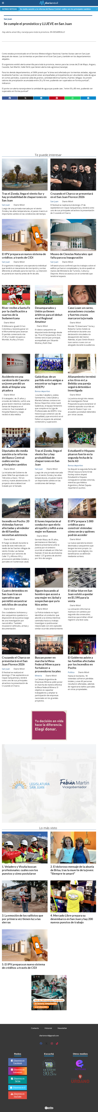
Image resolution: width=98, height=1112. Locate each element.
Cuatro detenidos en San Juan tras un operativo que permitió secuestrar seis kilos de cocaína (15, 597)
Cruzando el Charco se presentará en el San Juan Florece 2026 (71, 195)
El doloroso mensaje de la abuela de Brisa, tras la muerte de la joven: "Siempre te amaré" (72, 870)
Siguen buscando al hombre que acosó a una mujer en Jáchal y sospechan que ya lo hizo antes (48, 597)
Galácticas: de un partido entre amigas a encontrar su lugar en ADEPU (49, 382)
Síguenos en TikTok (18, 1079)
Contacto (35, 1028)
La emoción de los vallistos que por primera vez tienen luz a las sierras (22, 919)
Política (71, 672)
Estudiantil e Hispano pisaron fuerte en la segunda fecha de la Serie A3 (81, 456)
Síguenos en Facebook (18, 1062)
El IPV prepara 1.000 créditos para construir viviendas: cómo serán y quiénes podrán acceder (81, 528)
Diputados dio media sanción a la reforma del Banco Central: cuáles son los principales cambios (15, 457)
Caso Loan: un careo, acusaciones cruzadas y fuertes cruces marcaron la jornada (81, 313)
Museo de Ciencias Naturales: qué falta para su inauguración (71, 255)
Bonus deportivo (42, 391)
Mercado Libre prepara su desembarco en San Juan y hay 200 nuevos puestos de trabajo (71, 919)
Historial (48, 1028)
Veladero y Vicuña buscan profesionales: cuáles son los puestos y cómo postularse (20, 870)
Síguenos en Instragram (19, 1071)
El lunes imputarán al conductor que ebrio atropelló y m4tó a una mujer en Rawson (49, 526)
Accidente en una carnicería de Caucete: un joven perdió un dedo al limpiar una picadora (16, 383)
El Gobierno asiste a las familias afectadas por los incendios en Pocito (81, 662)
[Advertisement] (49, 120)
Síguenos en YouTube (18, 1095)
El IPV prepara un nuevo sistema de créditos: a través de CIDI (24, 255)
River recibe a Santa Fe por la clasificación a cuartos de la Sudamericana (16, 313)
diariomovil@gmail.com (49, 1035)
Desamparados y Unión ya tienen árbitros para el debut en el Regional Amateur (48, 314)
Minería (38, 675)
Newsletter (62, 1028)
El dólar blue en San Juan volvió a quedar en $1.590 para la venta (80, 596)
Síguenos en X (18, 1087)
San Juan (8, 19)
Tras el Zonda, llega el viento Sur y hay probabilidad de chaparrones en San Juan (24, 197)
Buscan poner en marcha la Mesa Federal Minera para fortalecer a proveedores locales (48, 664)
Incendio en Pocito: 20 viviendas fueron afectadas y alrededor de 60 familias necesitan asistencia (15, 528)
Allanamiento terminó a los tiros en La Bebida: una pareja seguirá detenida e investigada (82, 383)
